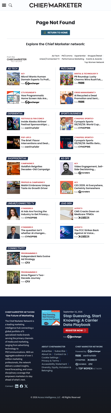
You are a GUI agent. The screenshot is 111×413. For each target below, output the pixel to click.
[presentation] (13, 78)
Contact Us (60, 354)
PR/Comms (67, 55)
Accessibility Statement (54, 364)
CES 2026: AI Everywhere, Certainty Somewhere (88, 187)
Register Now (74, 330)
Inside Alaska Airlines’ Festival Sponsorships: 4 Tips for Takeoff (35, 124)
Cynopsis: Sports (83, 118)
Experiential (80, 55)
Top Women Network (94, 62)
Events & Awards (94, 59)
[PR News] (81, 83)
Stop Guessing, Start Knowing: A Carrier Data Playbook (82, 320)
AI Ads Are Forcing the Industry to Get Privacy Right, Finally (34, 214)
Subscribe (59, 351)
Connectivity (16, 248)
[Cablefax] (27, 263)
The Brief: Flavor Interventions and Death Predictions (35, 143)
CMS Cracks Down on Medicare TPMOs (86, 213)
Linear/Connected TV (50, 59)
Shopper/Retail (95, 55)
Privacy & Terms (50, 360)
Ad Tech (56, 55)
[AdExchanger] (32, 83)
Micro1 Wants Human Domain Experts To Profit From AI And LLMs (35, 79)
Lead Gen (66, 203)
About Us (46, 354)
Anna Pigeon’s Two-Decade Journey (33, 277)
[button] (4, 5)
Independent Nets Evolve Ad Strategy (35, 258)
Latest (77, 208)
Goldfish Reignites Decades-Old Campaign (35, 168)
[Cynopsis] (84, 128)
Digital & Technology (85, 74)
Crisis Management (84, 92)
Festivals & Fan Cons (31, 118)
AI (22, 74)
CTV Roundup (28, 92)
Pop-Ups (25, 137)
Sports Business (71, 113)
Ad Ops (65, 158)
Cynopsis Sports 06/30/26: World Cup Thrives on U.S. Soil (86, 124)
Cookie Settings (50, 357)
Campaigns (27, 163)
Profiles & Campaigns (32, 182)
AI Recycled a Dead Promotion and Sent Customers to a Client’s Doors (88, 100)
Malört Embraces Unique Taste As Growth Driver (35, 187)
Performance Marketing (73, 59)
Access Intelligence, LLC (49, 397)
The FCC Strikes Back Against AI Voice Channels (86, 233)
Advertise (47, 351)
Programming (28, 253)
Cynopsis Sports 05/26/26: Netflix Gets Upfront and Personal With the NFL (87, 144)
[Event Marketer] (32, 128)
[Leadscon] (83, 218)
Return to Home (57, 32)
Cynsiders (26, 208)
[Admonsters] (84, 173)
